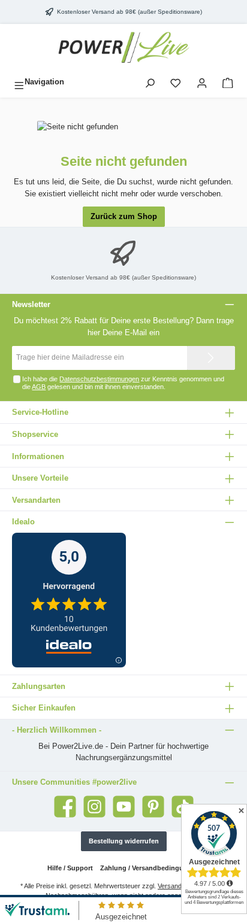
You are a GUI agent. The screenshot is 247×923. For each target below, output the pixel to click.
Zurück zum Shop (124, 216)
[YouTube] (123, 806)
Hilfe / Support (70, 868)
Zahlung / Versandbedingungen (150, 868)
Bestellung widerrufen (124, 841)
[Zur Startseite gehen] (123, 48)
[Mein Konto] (202, 82)
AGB (39, 386)
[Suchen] (150, 82)
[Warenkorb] (228, 82)
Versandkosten (179, 885)
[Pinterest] (153, 806)
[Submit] (211, 358)
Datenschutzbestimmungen (99, 378)
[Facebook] (65, 806)
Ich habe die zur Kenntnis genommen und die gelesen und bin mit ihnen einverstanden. (123, 382)
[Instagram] (94, 806)
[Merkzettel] (175, 82)
